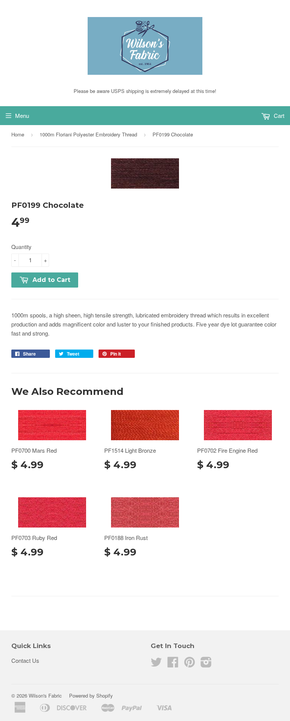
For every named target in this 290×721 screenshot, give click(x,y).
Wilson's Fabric (45, 695)
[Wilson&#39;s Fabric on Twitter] (156, 664)
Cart (278, 115)
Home (17, 134)
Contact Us (25, 660)
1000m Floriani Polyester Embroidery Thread (88, 134)
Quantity (21, 247)
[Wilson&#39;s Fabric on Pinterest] (189, 664)
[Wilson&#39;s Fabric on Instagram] (206, 664)
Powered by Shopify (91, 695)
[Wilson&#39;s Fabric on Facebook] (173, 664)
